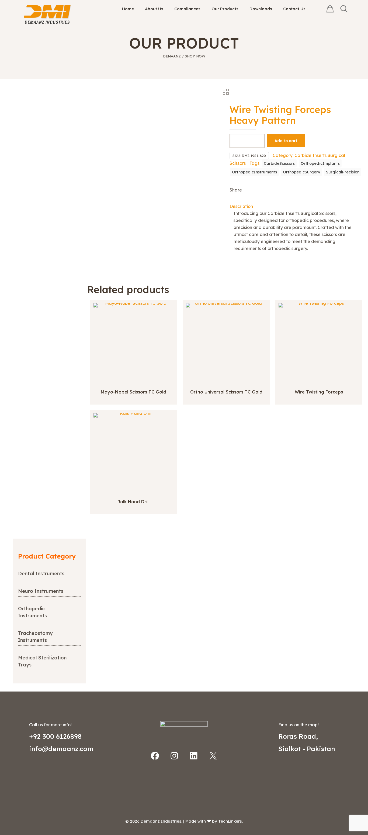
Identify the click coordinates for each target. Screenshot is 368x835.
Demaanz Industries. (161, 821)
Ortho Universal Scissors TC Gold (226, 392)
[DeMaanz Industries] (47, 14)
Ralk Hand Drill (133, 501)
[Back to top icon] (184, 804)
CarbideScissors (279, 163)
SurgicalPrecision (342, 172)
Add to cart (286, 140)
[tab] (296, 206)
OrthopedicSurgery (301, 172)
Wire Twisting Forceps (319, 392)
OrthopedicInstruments (254, 172)
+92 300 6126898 (55, 736)
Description (241, 206)
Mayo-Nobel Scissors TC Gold (133, 392)
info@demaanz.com (61, 749)
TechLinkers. (230, 821)
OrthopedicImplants (320, 163)
